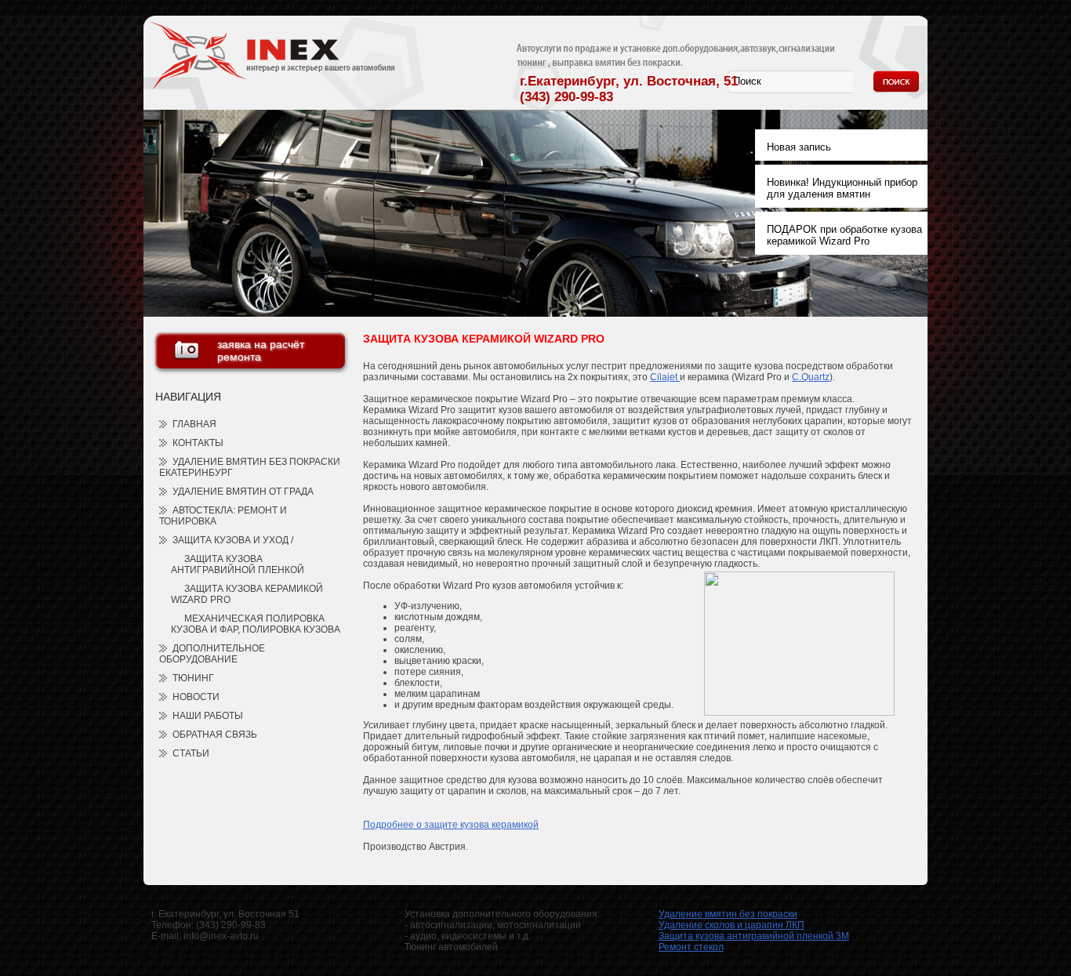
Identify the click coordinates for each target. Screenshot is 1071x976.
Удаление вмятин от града (243, 491)
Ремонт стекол (691, 947)
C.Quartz (811, 377)
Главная (194, 424)
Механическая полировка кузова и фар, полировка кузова (255, 624)
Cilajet (665, 377)
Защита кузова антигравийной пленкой (237, 564)
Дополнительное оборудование (212, 654)
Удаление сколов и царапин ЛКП (731, 925)
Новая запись (799, 147)
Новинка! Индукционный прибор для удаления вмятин (842, 188)
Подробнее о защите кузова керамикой (451, 824)
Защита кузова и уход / (232, 540)
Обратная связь (214, 734)
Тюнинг (193, 678)
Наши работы (207, 715)
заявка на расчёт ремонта (260, 350)
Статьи (190, 753)
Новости (196, 696)
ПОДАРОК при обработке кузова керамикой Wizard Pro (844, 235)
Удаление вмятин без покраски (728, 914)
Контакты (197, 442)
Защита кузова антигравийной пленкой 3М (754, 936)
